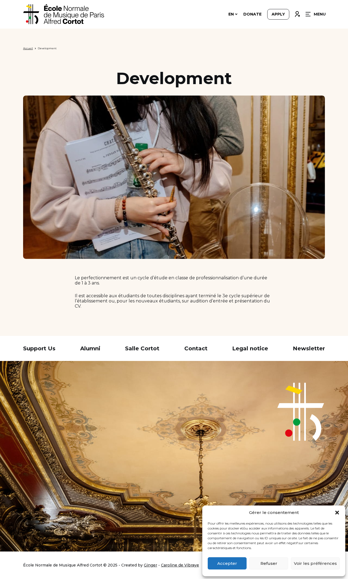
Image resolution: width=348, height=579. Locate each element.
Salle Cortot (142, 348)
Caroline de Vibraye (180, 565)
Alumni (90, 348)
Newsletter (309, 348)
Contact (195, 348)
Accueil (28, 48)
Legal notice (250, 348)
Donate (252, 14)
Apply (278, 14)
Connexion (297, 12)
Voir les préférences (315, 563)
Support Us (39, 348)
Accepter (227, 563)
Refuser (268, 563)
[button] (337, 512)
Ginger (150, 565)
